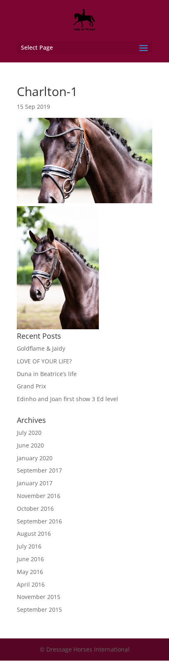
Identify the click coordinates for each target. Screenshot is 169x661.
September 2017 (39, 470)
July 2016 (29, 546)
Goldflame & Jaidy (41, 348)
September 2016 (39, 521)
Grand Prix (31, 386)
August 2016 (34, 533)
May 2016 (30, 572)
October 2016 (35, 508)
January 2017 (35, 483)
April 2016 (31, 584)
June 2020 (30, 445)
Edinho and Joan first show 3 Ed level (67, 399)
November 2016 (38, 496)
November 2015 (38, 597)
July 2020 (29, 432)
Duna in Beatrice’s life (47, 374)
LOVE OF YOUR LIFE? (44, 361)
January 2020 (35, 458)
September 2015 (39, 609)
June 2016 (30, 559)
